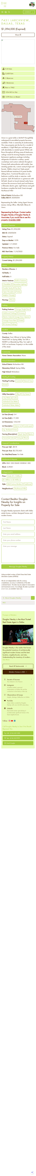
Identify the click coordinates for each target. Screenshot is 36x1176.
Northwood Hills (20, 488)
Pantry (18, 292)
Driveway (21, 313)
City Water (7, 398)
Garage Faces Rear (9, 320)
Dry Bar (17, 288)
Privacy (18, 438)
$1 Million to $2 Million (11, 480)
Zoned (5, 385)
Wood (12, 300)
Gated (21, 320)
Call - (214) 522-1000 (13, 733)
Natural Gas (28, 381)
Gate (12, 438)
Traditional (27, 484)
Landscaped (28, 426)
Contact (28, 12)
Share (17, 35)
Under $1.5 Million (14, 476)
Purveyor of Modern (9, 615)
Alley (18, 394)
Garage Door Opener (21, 317)
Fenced (5, 438)
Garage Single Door (23, 309)
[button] (18, 117)
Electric (30, 434)
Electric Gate (7, 317)
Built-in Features (20, 280)
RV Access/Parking (9, 324)
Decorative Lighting (19, 284)
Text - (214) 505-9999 (13, 738)
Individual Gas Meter (10, 401)
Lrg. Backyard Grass (10, 430)
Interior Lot (18, 426)
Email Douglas (11, 743)
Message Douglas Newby (18, 566)
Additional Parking (9, 313)
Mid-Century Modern (14, 484)
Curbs (15, 398)
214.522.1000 (14, 220)
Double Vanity (8, 288)
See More (6, 660)
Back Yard (22, 434)
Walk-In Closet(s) (9, 295)
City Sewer (26, 394)
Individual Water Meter (11, 405)
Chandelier (7, 284)
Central (18, 381)
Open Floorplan (8, 292)
